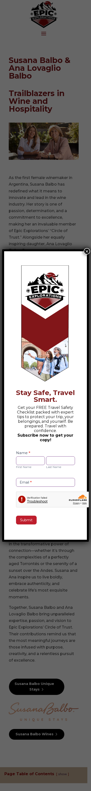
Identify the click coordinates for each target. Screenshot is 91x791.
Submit (26, 520)
